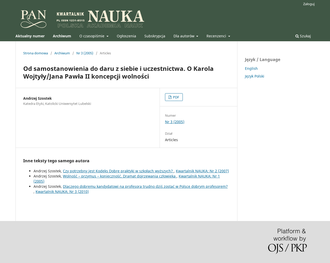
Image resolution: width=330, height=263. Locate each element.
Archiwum (62, 53)
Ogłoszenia (126, 35)
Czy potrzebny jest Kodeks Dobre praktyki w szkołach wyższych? (118, 170)
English (251, 68)
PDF (175, 97)
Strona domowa (35, 53)
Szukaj (305, 35)
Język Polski (254, 76)
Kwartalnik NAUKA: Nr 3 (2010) (62, 191)
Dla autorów (184, 35)
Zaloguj (309, 4)
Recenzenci (217, 35)
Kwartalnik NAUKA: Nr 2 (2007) (202, 170)
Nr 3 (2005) (84, 53)
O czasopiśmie (92, 35)
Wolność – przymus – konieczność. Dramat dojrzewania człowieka (120, 176)
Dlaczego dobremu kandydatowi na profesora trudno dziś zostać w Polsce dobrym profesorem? (145, 186)
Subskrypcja (154, 35)
